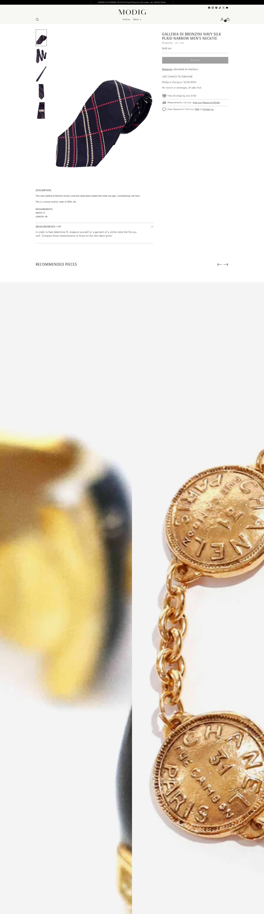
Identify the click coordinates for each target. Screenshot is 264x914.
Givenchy (167, 43)
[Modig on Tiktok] (220, 7)
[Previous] (91, 2)
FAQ (197, 109)
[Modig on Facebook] (209, 7)
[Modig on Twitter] (223, 7)
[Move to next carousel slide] (226, 264)
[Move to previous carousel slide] (219, 264)
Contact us (208, 109)
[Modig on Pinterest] (216, 7)
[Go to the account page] (221, 19)
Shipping (167, 69)
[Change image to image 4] (41, 92)
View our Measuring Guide (206, 102)
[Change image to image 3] (41, 74)
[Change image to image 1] (41, 38)
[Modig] (132, 12)
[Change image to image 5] (41, 110)
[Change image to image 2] (41, 56)
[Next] (173, 2)
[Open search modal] (37, 19)
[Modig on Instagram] (212, 7)
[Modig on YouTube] (227, 7)
